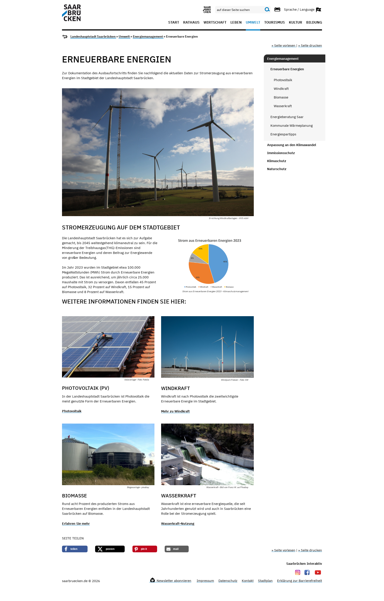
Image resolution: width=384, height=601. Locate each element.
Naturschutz (276, 169)
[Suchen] (267, 9)
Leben (236, 22)
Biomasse (281, 97)
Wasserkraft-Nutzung (177, 523)
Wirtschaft (215, 22)
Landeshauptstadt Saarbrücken (93, 36)
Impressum (205, 580)
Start (173, 22)
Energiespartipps (283, 134)
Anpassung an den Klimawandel (291, 145)
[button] (75, 549)
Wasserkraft (283, 106)
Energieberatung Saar (287, 117)
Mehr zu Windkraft (175, 411)
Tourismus (274, 22)
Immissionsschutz (281, 153)
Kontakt (248, 580)
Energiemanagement (148, 36)
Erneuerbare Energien (287, 69)
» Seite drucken (310, 45)
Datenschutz (227, 580)
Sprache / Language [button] (299, 9)
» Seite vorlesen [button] (284, 45)
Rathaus (191, 22)
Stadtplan (265, 580)
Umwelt (253, 22)
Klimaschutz (276, 161)
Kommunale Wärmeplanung (291, 125)
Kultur (295, 22)
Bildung (314, 22)
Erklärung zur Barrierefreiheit (299, 580)
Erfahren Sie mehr (76, 523)
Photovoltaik (71, 411)
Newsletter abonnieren (173, 581)
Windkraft (281, 88)
